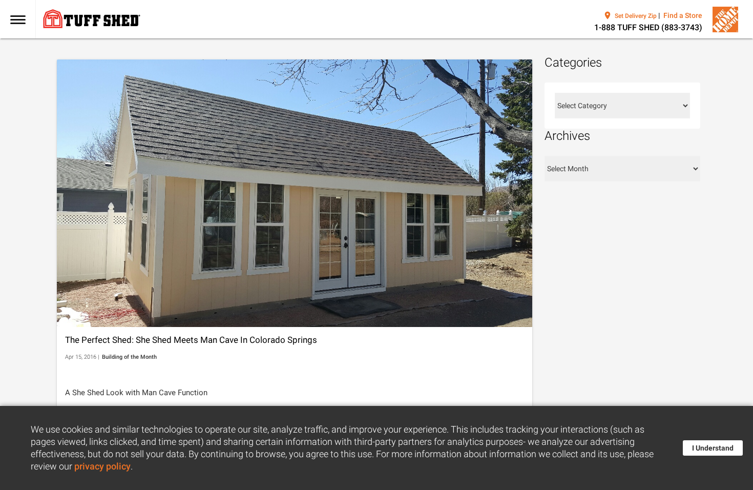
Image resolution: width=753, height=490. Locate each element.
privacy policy (102, 466)
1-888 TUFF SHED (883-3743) (648, 27)
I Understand (713, 448)
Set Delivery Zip (636, 15)
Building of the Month (129, 357)
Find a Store (682, 15)
